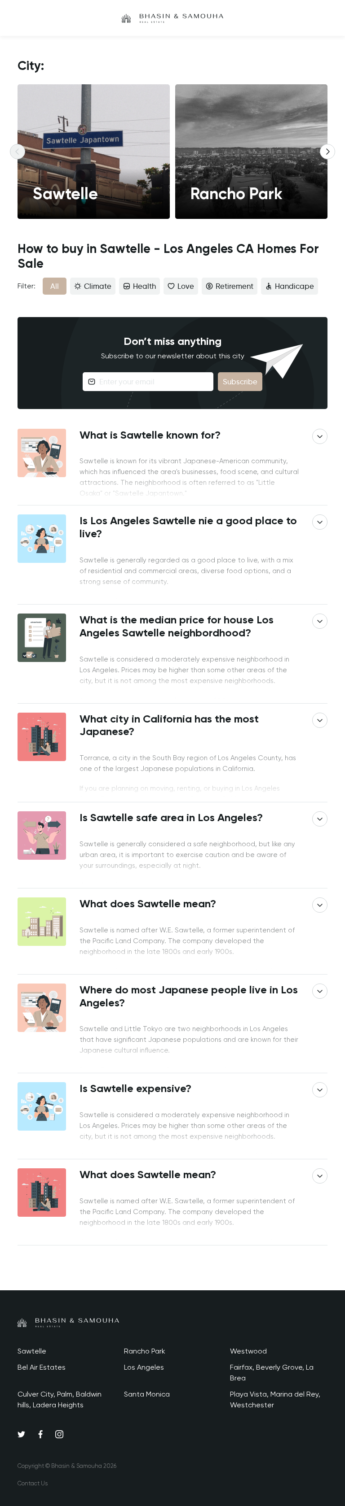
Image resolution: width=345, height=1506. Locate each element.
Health (144, 286)
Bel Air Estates (42, 1367)
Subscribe (240, 381)
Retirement (234, 286)
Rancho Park (144, 1351)
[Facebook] (40, 1433)
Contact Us (33, 1483)
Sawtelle (32, 1351)
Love (185, 286)
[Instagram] (59, 1433)
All (54, 286)
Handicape (294, 286)
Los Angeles (144, 1367)
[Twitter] (22, 1433)
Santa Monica (147, 1394)
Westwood (248, 1351)
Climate (97, 286)
